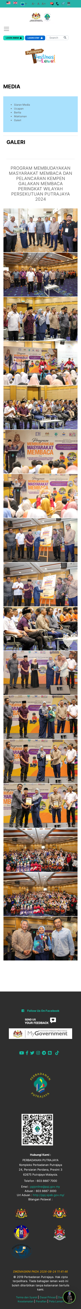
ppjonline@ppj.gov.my (45, 1186)
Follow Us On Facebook (43, 1010)
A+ (44, 3)
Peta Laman (56, 1301)
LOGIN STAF (34, 38)
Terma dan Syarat (26, 1297)
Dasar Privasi (48, 1297)
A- (33, 3)
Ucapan (19, 108)
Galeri (17, 120)
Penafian (41, 1301)
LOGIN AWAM (12, 38)
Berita (17, 112)
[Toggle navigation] (6, 29)
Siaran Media (22, 104)
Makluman (20, 116)
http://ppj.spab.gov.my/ (48, 1195)
